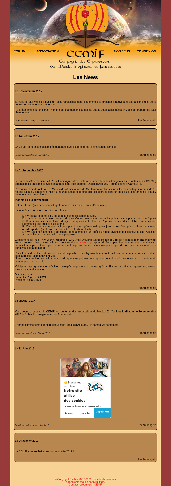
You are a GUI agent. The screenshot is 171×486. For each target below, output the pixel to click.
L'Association (46, 51)
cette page (86, 242)
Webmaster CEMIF (91, 484)
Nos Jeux (122, 51)
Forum (20, 51)
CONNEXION (146, 51)
